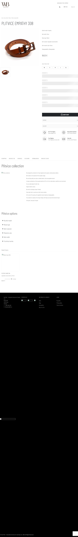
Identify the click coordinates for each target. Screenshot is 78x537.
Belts (7, 17)
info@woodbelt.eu (8, 307)
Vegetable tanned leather (53, 41)
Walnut (48, 38)
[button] (60, 7)
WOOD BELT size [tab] (12, 158)
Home (2, 17)
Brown (51, 45)
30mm (48, 34)
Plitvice (10, 17)
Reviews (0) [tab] (20, 158)
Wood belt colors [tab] (45, 158)
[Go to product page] (10, 262)
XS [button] (44, 67)
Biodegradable (52, 49)
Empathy (49, 30)
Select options (16, 256)
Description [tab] (4, 158)
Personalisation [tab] (35, 158)
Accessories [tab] (27, 158)
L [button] (60, 67)
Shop (5, 17)
